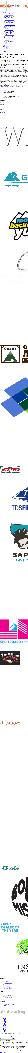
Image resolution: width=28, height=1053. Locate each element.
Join (6, 47)
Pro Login (3, 1052)
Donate (4, 51)
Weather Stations (9, 28)
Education (5, 23)
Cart (4, 50)
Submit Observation (9, 22)
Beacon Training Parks (8, 997)
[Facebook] (4, 1019)
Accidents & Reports (9, 31)
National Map (10, 17)
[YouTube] (4, 1027)
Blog (4, 45)
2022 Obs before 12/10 (10, 21)
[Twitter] (4, 1021)
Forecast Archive (9, 15)
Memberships (5, 46)
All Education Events (10, 25)
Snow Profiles (8, 33)
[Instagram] (4, 1024)
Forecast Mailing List (10, 16)
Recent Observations (9, 20)
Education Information (10, 26)
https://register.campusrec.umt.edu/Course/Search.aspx (12, 86)
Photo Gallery (6, 984)
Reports (7, 40)
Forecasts (5, 12)
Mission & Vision (9, 38)
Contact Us (7, 43)
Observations (5, 18)
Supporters (2, 112)
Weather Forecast (10, 36)
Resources (5, 27)
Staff (6, 42)
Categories (2, 102)
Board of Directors (9, 41)
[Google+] (4, 1030)
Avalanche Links (9, 30)
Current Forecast (9, 13)
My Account (8, 48)
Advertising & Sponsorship (8, 1004)
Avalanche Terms (10, 35)
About (4, 37)
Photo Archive (8, 32)
